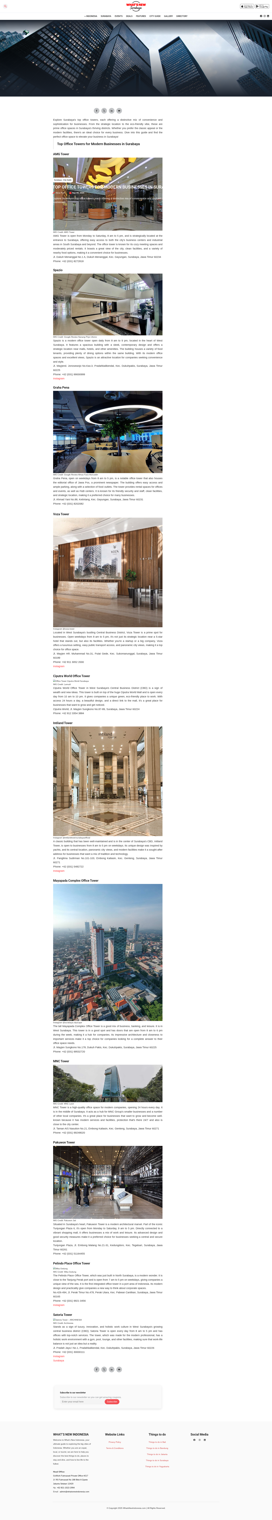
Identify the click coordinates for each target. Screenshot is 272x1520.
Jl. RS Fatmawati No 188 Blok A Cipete (70, 1480)
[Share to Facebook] (96, 1369)
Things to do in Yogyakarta (157, 1466)
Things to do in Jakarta (157, 1454)
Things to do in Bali (157, 1442)
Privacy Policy (115, 1442)
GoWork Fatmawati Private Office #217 (70, 1476)
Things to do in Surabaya (157, 1460)
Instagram (58, 378)
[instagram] (199, 1440)
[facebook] (194, 1440)
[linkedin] (205, 1440)
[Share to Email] (119, 1369)
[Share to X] (104, 1369)
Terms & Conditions (115, 1448)
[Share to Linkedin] (111, 1369)
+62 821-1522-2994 (66, 1487)
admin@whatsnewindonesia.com (74, 1491)
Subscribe (112, 1401)
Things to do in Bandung (157, 1448)
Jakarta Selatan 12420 (63, 1484)
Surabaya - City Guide (63, 180)
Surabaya (58, 1360)
